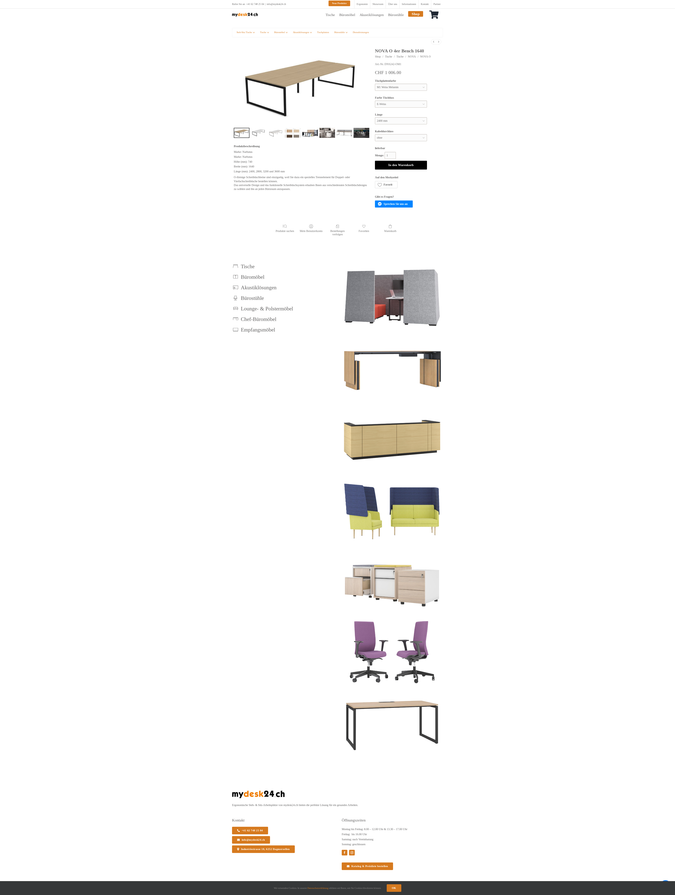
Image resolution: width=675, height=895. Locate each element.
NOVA (412, 56)
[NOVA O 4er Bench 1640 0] (241, 133)
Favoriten (364, 231)
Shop (378, 56)
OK (394, 888)
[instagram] (352, 852)
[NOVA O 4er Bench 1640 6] (344, 133)
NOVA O (425, 56)
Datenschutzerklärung (317, 888)
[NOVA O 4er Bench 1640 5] (327, 133)
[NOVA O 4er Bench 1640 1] (258, 133)
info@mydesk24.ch (276, 4)
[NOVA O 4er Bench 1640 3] (293, 133)
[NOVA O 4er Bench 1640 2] (276, 133)
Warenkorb (390, 231)
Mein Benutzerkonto (311, 231)
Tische (388, 56)
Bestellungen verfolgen (337, 233)
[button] (386, 184)
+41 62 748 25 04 (255, 4)
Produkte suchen (285, 231)
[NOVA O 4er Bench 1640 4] (310, 133)
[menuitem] (433, 41)
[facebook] (344, 852)
